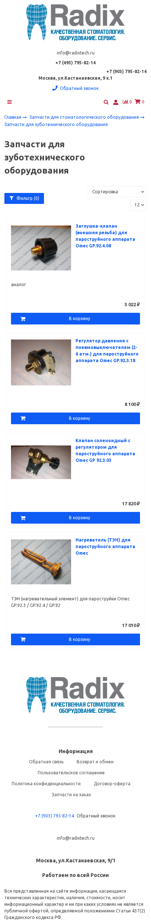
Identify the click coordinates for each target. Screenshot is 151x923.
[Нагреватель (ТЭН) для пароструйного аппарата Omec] (41, 561)
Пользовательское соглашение (71, 772)
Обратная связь (46, 761)
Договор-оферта (112, 783)
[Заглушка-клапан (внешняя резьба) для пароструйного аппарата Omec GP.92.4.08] (41, 247)
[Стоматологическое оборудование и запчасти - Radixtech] (75, 22)
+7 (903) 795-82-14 (54, 815)
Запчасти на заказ (71, 794)
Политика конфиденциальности (46, 783)
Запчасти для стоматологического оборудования (84, 117)
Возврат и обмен (95, 761)
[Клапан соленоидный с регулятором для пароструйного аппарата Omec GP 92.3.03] (41, 461)
